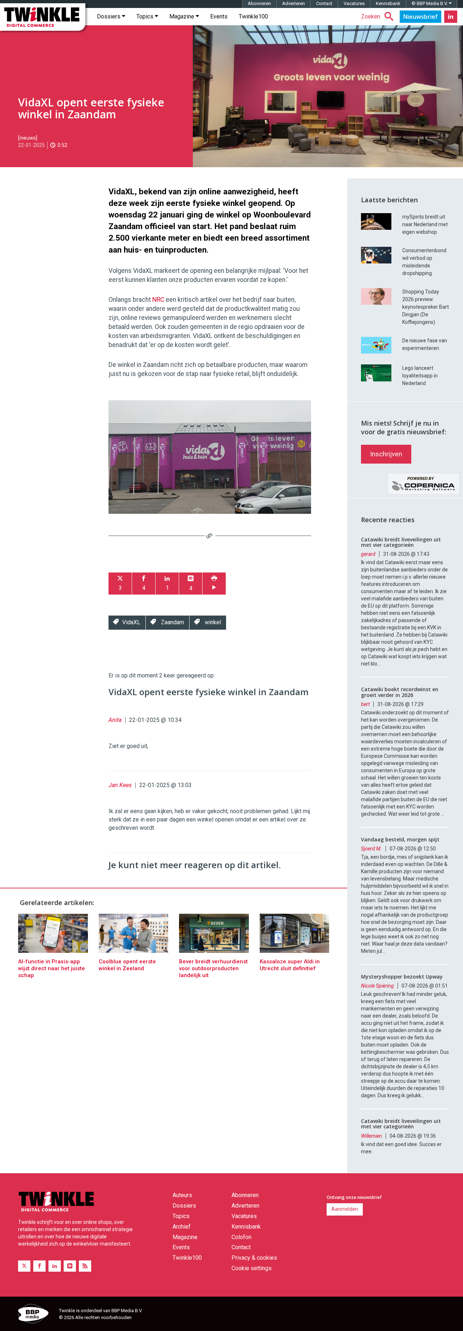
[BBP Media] (36, 1315)
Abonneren (259, 3)
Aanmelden (344, 1209)
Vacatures (354, 3)
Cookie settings (252, 1268)
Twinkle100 (253, 16)
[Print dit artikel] (214, 583)
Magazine (182, 16)
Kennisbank (388, 3)
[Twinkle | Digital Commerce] (42, 17)
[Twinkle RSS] (85, 1266)
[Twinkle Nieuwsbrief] (420, 16)
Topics (145, 16)
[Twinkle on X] (24, 1266)
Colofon (241, 1237)
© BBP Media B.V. (430, 3)
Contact (324, 3)
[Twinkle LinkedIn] (450, 16)
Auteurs (182, 1195)
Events (219, 16)
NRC (158, 299)
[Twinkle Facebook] (39, 1266)
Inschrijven (386, 454)
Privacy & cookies (254, 1257)
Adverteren (293, 3)
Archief (182, 1226)
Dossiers (109, 16)
